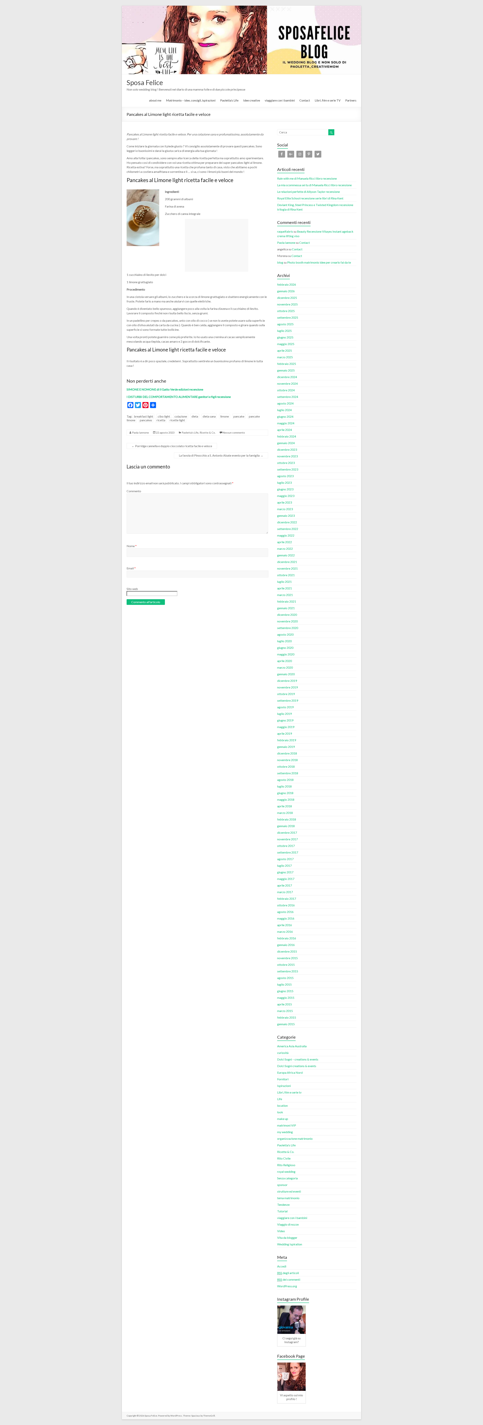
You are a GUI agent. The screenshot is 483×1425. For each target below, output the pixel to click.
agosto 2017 (285, 859)
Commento (134, 491)
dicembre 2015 (287, 951)
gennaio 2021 (286, 608)
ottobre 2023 (286, 462)
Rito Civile (284, 1158)
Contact (304, 100)
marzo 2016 (285, 931)
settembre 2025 (287, 317)
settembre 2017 (287, 852)
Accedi (281, 1266)
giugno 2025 (285, 337)
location (282, 1105)
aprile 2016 (284, 925)
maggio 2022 (285, 535)
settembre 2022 (287, 529)
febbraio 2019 (286, 740)
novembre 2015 (287, 958)
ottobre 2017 (286, 845)
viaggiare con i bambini (280, 100)
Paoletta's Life (190, 432)
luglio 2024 (284, 410)
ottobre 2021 (286, 575)
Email (131, 568)
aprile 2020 (284, 661)
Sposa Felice (145, 82)
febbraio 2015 (286, 1017)
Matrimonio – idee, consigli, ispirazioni (190, 100)
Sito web (132, 589)
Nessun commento (234, 432)
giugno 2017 (285, 872)
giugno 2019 (285, 720)
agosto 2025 (285, 324)
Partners (350, 100)
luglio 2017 (284, 865)
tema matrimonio (288, 1198)
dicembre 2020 (287, 614)
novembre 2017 (287, 839)
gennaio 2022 (286, 555)
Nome (132, 546)
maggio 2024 (285, 423)
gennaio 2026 (286, 291)
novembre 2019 (287, 687)
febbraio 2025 (286, 363)
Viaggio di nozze (288, 1224)
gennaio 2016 (286, 945)
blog (280, 262)
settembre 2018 (287, 773)
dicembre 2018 (287, 753)
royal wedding (286, 1171)
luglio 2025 (284, 330)
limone (224, 416)
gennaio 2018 (286, 826)
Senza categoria (287, 1178)
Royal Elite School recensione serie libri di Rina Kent (310, 198)
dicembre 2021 (287, 562)
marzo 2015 (285, 1011)
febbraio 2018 (286, 819)
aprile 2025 (284, 350)
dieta (195, 416)
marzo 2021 (285, 595)
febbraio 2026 (286, 284)
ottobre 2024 (286, 390)
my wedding (285, 1132)
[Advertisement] (216, 245)
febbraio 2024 (286, 436)
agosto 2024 (285, 403)
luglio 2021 (284, 581)
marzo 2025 (285, 357)
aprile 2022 (284, 542)
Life (279, 1099)
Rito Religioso (286, 1165)
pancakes (146, 420)
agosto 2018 (285, 779)
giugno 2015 (285, 991)
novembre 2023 (287, 456)
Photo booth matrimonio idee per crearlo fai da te (319, 262)
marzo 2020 (285, 667)
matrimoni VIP (286, 1125)
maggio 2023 (285, 496)
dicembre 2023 (287, 449)
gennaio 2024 (286, 443)
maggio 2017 (285, 879)
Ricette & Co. (207, 432)
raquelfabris (285, 231)
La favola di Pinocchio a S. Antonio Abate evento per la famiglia (221, 455)
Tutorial (282, 1211)
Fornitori (282, 1079)
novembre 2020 (287, 621)
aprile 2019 (284, 733)
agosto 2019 (285, 707)
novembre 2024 (287, 383)
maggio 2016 (285, 918)
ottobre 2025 (286, 311)
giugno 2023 (285, 489)
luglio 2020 (284, 641)
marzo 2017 (285, 892)
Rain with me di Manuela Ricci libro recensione (307, 178)
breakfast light (143, 416)
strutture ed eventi (289, 1191)
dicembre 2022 (287, 522)
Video (281, 1231)
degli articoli (288, 1273)
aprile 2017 (284, 885)
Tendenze (283, 1204)
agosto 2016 (285, 912)
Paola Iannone (140, 432)
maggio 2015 (285, 997)
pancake (238, 416)
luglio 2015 (284, 984)
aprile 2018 (284, 806)
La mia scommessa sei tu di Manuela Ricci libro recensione (314, 185)
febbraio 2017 (286, 898)
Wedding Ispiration (289, 1244)
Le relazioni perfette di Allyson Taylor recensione (308, 191)
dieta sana (209, 416)
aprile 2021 (284, 588)
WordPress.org (287, 1286)
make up (282, 1118)
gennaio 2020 (286, 674)
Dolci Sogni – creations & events (297, 1059)
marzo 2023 (285, 509)
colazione (181, 416)
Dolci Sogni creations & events (296, 1066)
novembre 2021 (287, 568)
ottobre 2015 (286, 964)
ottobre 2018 (286, 766)
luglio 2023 (284, 482)
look (280, 1112)
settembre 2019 (287, 700)
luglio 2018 (284, 786)
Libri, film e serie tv (289, 1092)
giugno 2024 (285, 416)
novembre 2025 (287, 304)
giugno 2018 (285, 793)
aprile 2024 (284, 429)
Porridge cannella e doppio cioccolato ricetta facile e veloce (172, 446)
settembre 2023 (287, 469)
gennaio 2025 (286, 370)
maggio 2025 (285, 344)
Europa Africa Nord (290, 1072)
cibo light (164, 416)
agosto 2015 (285, 978)
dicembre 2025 (287, 297)
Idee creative (251, 100)
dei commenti (288, 1279)
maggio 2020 (285, 654)
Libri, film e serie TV (328, 100)
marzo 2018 (285, 812)
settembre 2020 (287, 628)
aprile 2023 (284, 502)
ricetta (161, 420)
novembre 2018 (287, 760)
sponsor (282, 1185)
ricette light (177, 420)
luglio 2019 (284, 713)
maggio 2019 (285, 727)
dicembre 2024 (287, 377)
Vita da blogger (287, 1237)
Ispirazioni (284, 1085)
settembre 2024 (287, 396)
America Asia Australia (292, 1046)
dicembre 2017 (287, 832)
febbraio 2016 (286, 938)
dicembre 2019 (287, 680)
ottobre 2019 (286, 694)
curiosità (282, 1052)
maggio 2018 (285, 799)
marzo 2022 (285, 548)
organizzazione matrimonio (295, 1138)
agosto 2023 (285, 476)
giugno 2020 (285, 647)
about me (155, 100)
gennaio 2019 (286, 746)
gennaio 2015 (286, 1024)
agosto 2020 (285, 634)
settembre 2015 (287, 971)
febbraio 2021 (286, 601)
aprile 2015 (284, 1004)
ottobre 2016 (286, 905)
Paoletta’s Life (229, 100)
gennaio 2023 (286, 515)
